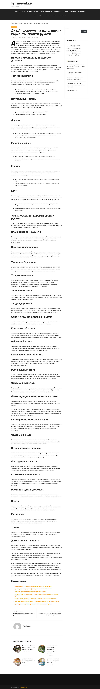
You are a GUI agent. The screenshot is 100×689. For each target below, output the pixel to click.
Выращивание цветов (46, 11)
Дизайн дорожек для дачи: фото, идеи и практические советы (33, 589)
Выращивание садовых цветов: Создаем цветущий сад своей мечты (50, 614)
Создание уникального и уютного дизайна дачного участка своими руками (37, 601)
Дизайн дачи (81, 11)
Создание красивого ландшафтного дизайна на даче (30, 591)
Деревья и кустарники (70, 11)
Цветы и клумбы (62, 15)
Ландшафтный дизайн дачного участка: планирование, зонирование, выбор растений (52, 649)
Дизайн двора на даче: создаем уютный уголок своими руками (33, 604)
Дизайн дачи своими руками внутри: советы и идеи (28, 660)
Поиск (67, 28)
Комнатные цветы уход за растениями (74, 73)
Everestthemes (23, 687)
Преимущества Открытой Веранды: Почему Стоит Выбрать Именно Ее (28, 647)
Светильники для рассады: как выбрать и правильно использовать (24, 614)
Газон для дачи (58, 11)
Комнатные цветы (38, 15)
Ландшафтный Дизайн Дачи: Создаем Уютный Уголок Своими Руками (35, 598)
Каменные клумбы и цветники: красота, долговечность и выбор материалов (76, 66)
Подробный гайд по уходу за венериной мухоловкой (75, 78)
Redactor (36, 37)
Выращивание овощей (32, 11)
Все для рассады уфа (72, 90)
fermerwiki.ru (22, 3)
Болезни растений (20, 11)
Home (12, 23)
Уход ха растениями (50, 15)
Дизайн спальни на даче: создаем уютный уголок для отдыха (53, 660)
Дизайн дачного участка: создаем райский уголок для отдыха (33, 586)
